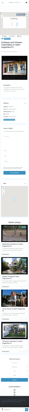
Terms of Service (14, 401)
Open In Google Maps (9, 119)
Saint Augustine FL (13, 51)
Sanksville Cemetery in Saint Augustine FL (12, 245)
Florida (13, 111)
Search (14, 380)
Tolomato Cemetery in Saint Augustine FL (12, 342)
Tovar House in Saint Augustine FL (13, 310)
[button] (18, 202)
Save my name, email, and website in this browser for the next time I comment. (13, 168)
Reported (7, 38)
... (22, 250)
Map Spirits (7, 409)
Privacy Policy (4, 401)
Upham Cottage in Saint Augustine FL (10, 277)
